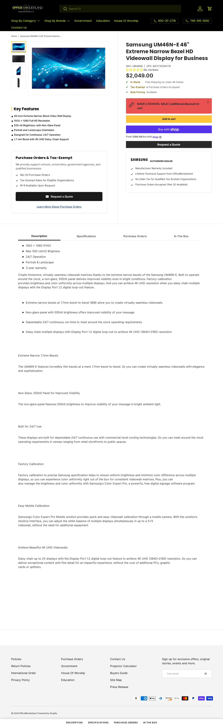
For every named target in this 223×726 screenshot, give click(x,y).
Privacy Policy (20, 680)
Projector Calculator (123, 666)
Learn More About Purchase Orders (59, 206)
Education (103, 21)
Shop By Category (23, 21)
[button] (210, 9)
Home (14, 36)
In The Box (150, 722)
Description (74, 722)
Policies (16, 659)
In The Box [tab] (181, 236)
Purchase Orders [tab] (135, 236)
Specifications (98, 722)
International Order (23, 673)
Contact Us (19, 28)
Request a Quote (168, 144)
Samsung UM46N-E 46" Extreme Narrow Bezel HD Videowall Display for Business (41, 36)
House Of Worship (126, 21)
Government (83, 21)
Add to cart (168, 119)
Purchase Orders (72, 659)
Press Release (119, 687)
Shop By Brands (55, 21)
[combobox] (120, 9)
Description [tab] (39, 236)
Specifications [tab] (86, 236)
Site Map (116, 680)
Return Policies (21, 666)
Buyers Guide (119, 673)
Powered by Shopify (47, 713)
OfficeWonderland (27, 713)
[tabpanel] (111, 428)
